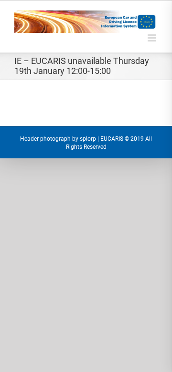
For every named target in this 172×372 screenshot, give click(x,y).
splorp (88, 138)
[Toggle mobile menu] (153, 38)
